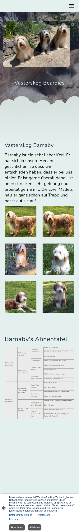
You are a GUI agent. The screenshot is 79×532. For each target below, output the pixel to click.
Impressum (44, 515)
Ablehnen (35, 527)
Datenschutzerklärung (20, 515)
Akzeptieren (17, 527)
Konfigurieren (16, 519)
